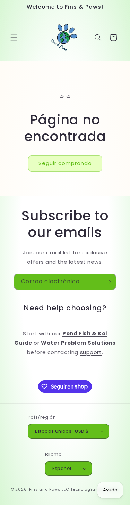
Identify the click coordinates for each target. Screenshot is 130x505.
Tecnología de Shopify (94, 489)
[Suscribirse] (108, 282)
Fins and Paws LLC (49, 489)
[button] (13, 37)
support (91, 352)
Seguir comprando (65, 163)
